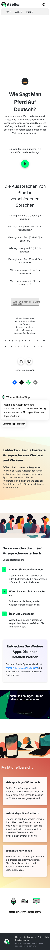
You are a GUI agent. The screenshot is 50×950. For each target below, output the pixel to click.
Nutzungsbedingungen (25, 937)
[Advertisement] (25, 42)
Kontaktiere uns (29, 946)
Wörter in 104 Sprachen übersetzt (22, 668)
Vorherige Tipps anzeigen (14, 423)
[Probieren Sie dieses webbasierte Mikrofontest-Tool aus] (25, 704)
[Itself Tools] (25, 907)
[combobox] (25, 302)
